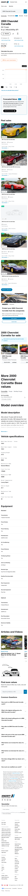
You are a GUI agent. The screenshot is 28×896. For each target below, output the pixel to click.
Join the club (17, 822)
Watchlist (11, 6)
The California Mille (18, 847)
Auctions (3, 857)
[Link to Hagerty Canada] (4, 885)
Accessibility (14, 888)
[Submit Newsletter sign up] (24, 809)
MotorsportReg (4, 878)
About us (16, 860)
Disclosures (20, 888)
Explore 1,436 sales (6, 289)
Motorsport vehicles (5, 837)
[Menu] (26, 2)
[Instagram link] (7, 800)
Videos (3, 867)
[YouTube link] (10, 800)
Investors (16, 870)
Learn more (14, 321)
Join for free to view (5, 40)
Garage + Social (4, 875)
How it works (4, 862)
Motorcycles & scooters (6, 835)
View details (4, 148)
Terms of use (7, 890)
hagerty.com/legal (12, 780)
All (2, 870)
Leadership (17, 861)
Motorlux (16, 851)
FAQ (15, 876)
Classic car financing (5, 844)
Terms (16, 880)
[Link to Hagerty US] (2, 885)
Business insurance (5, 842)
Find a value (4, 6)
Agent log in (4, 852)
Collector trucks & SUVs (6, 832)
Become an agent (5, 850)
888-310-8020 (17, 839)
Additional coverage (5, 845)
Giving (16, 871)
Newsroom (17, 866)
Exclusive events (18, 832)
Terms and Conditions (7, 813)
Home (16, 858)
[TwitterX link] (5, 800)
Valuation (16, 824)
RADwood (16, 853)
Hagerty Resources (5, 877)
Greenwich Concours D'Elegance (19, 850)
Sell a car (3, 860)
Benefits (16, 827)
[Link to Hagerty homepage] (8, 796)
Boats (3, 839)
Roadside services (18, 837)
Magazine (16, 830)
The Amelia (17, 845)
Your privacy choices (7, 888)
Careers (16, 865)
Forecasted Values (14, 778)
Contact (16, 868)
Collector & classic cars (6, 830)
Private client (4, 840)
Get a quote (14, 318)
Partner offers (17, 829)
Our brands (17, 863)
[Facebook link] (2, 800)
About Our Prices (16, 773)
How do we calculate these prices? (9, 90)
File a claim (4, 824)
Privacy (16, 878)
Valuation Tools (13, 2)
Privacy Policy (22, 812)
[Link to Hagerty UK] (7, 885)
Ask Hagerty (17, 825)
